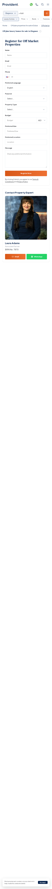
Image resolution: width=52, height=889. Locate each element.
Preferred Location (12, 137)
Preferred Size (10, 126)
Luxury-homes (9, 19)
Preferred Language (13, 83)
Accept (43, 882)
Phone (7, 72)
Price (23, 19)
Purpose (8, 94)
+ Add (21, 13)
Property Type (11, 105)
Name (7, 50)
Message (8, 148)
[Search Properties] (42, 4)
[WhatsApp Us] (31, 4)
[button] (7, 77)
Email (7, 61)
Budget (8, 115)
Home (5, 26)
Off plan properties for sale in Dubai (24, 26)
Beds (34, 19)
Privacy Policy (22, 182)
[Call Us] (36, 4)
